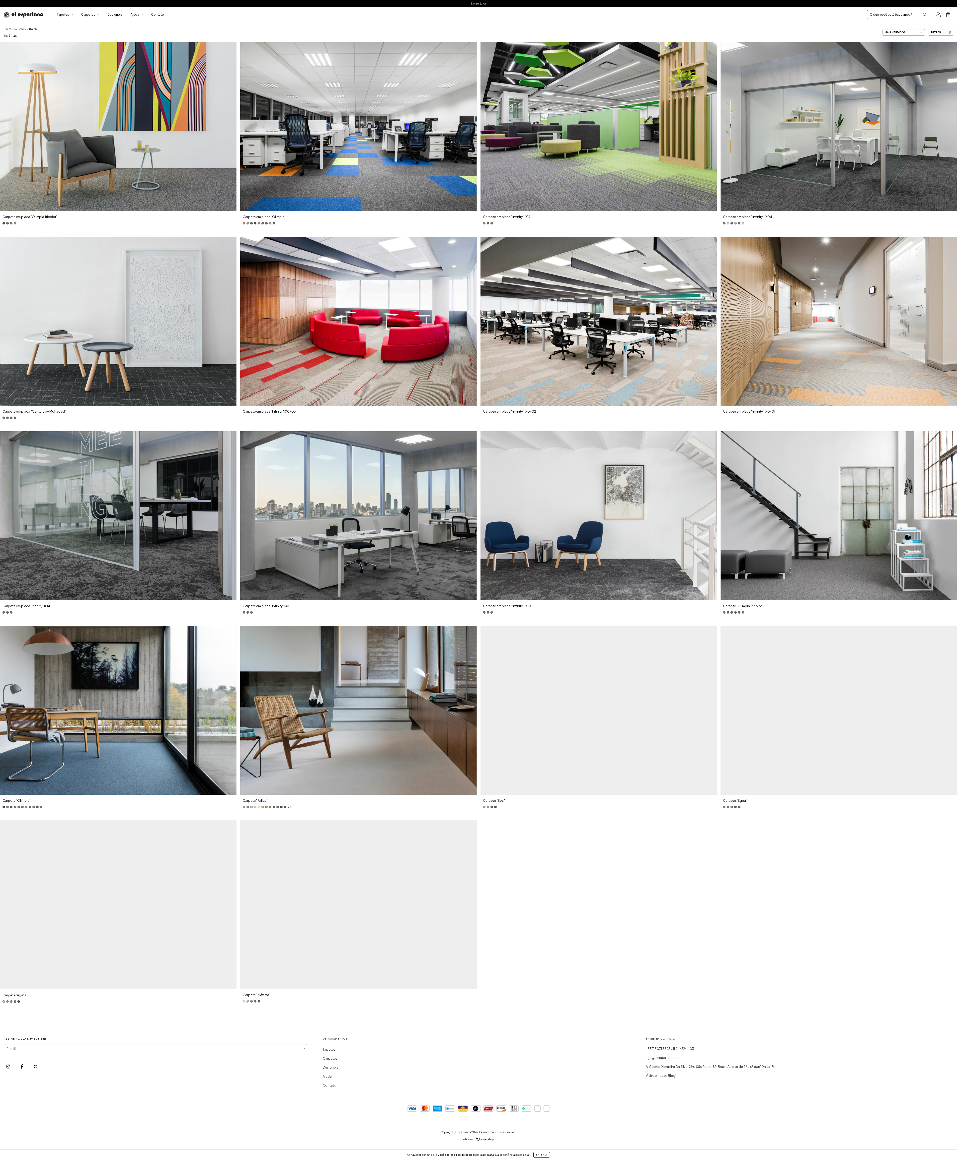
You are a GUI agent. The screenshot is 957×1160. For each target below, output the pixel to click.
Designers (115, 14)
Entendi (541, 1155)
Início (7, 28)
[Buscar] (924, 14)
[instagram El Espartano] (8, 1066)
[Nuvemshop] (478, 1140)
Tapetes (63, 14)
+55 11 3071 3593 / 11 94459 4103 (670, 1049)
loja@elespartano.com (663, 1058)
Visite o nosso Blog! (661, 1076)
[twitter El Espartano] (35, 1066)
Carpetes (88, 14)
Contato (157, 14)
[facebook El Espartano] (22, 1066)
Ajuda (135, 14)
